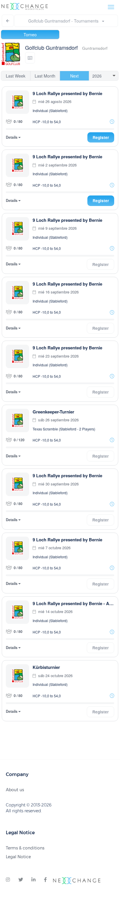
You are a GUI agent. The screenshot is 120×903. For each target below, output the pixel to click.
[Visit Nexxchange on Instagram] (8, 879)
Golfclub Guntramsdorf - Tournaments (65, 21)
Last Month (45, 76)
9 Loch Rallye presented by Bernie (67, 93)
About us (15, 789)
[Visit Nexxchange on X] (20, 879)
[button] (30, 57)
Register (101, 137)
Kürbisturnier (46, 667)
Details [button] (12, 137)
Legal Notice (18, 856)
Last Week (15, 76)
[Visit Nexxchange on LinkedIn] (33, 879)
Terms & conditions (25, 848)
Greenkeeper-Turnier (53, 411)
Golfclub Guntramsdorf (51, 47)
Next (74, 76)
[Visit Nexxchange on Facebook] (45, 879)
